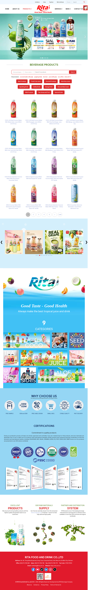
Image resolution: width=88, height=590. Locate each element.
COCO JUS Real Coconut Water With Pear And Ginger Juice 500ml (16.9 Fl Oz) (54, 122)
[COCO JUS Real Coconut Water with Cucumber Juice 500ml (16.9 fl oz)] (34, 137)
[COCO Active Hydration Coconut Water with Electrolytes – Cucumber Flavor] (13, 165)
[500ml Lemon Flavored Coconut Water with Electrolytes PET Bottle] (74, 165)
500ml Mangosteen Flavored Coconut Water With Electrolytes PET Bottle (54, 178)
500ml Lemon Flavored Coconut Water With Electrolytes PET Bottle (74, 178)
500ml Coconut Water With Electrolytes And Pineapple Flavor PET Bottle (13, 206)
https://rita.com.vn (55, 565)
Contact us (36, 585)
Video (44, 2)
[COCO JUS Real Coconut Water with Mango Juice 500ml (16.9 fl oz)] (74, 108)
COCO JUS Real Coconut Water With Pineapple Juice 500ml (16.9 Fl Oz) (33, 122)
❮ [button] (3, 36)
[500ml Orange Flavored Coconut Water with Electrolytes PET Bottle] (74, 137)
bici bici (45, 77)
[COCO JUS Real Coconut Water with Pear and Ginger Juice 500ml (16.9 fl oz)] (54, 108)
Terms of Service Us (55, 585)
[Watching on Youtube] (37, 569)
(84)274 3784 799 (53, 563)
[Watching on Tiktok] (42, 569)
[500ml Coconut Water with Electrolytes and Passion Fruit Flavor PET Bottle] (34, 193)
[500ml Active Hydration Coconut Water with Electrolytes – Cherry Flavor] (54, 193)
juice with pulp (53, 77)
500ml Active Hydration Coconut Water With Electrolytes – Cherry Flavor (54, 206)
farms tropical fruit (36, 512)
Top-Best (51, 2)
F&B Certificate (60, 2)
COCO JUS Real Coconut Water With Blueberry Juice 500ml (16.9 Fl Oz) (54, 150)
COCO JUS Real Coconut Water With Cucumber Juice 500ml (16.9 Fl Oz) (33, 150)
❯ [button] (85, 36)
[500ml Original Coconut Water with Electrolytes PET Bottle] (34, 165)
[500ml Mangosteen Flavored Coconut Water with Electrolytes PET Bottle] (54, 165)
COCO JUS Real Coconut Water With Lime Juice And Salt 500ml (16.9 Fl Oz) (13, 150)
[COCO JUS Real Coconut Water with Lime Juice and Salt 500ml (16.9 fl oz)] (13, 137)
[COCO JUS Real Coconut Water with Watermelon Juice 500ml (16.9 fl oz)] (13, 108)
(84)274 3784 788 (39, 563)
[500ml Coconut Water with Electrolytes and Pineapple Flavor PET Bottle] (13, 193)
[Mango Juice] (54, 242)
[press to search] (84, 2)
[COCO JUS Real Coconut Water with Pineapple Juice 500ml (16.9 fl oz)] (34, 108)
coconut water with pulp (26, 77)
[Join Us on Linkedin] (46, 569)
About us (29, 585)
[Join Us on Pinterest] (50, 569)
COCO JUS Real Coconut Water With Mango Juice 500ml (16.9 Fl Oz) (74, 122)
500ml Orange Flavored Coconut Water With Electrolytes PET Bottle (74, 150)
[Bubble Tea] (74, 242)
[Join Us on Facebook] (33, 569)
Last (60, 214)
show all (66, 77)
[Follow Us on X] (54, 569)
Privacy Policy (44, 585)
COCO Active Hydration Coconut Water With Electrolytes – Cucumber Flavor (13, 178)
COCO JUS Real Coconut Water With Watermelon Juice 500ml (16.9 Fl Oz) (13, 122)
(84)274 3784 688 (25, 563)
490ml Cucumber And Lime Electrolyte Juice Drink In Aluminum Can (74, 206)
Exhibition (37, 2)
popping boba (38, 77)
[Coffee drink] (14, 242)
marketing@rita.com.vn (37, 565)
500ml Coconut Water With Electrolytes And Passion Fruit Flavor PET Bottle (34, 206)
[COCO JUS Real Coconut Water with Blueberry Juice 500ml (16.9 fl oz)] (54, 137)
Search (73, 72)
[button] (40, 57)
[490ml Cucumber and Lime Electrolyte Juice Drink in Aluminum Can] (74, 193)
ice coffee (61, 77)
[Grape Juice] (34, 242)
